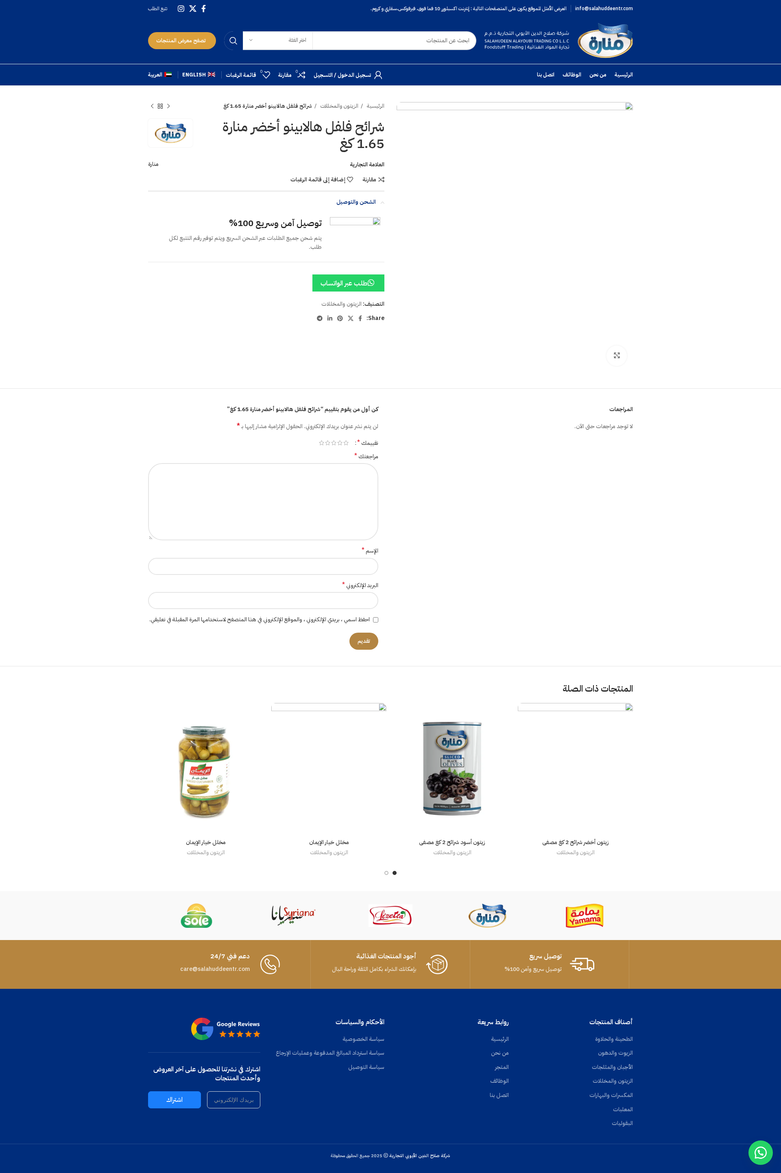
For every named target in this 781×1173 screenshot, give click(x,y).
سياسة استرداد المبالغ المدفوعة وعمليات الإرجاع (330, 1053)
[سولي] (196, 915)
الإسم (370, 550)
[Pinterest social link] (340, 318)
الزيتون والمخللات (338, 106)
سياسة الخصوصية (363, 1039)
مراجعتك (366, 456)
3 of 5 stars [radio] (334, 443)
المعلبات (623, 1110)
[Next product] (152, 106)
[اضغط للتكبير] (616, 356)
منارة (153, 164)
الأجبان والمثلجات (612, 1067)
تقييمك (367, 443)
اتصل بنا (499, 1095)
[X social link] (193, 8)
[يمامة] (584, 915)
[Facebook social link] (203, 8)
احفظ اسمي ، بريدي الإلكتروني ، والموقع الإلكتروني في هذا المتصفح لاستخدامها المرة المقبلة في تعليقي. (259, 619)
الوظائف (499, 1081)
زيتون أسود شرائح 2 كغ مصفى (452, 842)
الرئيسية (374, 106)
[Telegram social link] (319, 318)
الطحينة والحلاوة (614, 1039)
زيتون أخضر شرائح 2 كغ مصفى (575, 842)
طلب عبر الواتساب (344, 283)
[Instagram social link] (181, 8)
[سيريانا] (293, 915)
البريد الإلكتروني (360, 585)
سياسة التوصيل (366, 1067)
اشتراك (174, 1100)
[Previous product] (168, 106)
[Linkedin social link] (330, 318)
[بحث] (233, 40)
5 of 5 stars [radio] (322, 443)
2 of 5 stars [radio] (340, 443)
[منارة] (487, 915)
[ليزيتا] (390, 915)
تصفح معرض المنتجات (181, 40)
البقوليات (622, 1123)
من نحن (500, 1053)
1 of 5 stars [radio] (346, 443)
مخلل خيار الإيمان (329, 842)
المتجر (502, 1067)
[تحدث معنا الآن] (760, 1152)
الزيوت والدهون (615, 1053)
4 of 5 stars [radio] (328, 443)
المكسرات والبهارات (611, 1095)
